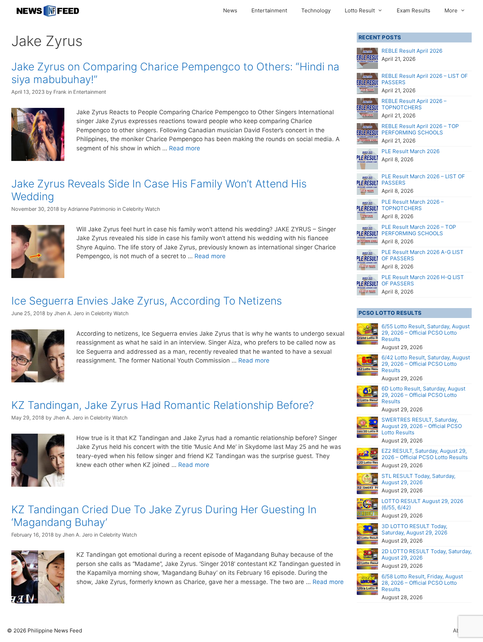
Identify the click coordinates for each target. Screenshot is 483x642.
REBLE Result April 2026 (412, 50)
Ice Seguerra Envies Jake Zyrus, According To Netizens (146, 300)
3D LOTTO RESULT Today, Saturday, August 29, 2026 (414, 529)
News (230, 10)
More (451, 10)
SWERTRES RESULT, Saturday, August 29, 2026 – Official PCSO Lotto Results (422, 426)
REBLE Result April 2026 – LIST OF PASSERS (425, 79)
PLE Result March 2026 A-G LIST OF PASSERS (423, 255)
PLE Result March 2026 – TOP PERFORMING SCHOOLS (419, 230)
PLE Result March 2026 (411, 151)
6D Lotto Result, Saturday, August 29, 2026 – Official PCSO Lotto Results (423, 395)
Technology (316, 10)
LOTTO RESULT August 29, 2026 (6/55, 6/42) (422, 504)
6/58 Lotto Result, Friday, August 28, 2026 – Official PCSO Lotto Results (422, 582)
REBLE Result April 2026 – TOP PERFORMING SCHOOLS (420, 129)
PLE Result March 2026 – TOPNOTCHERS (413, 205)
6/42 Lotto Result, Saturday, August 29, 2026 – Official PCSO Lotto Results (426, 364)
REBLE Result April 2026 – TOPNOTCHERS (414, 104)
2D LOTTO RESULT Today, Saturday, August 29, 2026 (427, 554)
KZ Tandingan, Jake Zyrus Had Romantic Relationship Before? (162, 405)
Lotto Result (360, 10)
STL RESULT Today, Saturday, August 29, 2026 (418, 479)
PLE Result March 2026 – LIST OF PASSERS (423, 179)
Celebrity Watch (141, 209)
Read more (184, 148)
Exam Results (413, 10)
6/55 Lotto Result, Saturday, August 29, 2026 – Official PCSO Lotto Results (426, 332)
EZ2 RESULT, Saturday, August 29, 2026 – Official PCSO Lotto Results (425, 454)
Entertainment (269, 10)
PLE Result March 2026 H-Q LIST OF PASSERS (423, 280)
